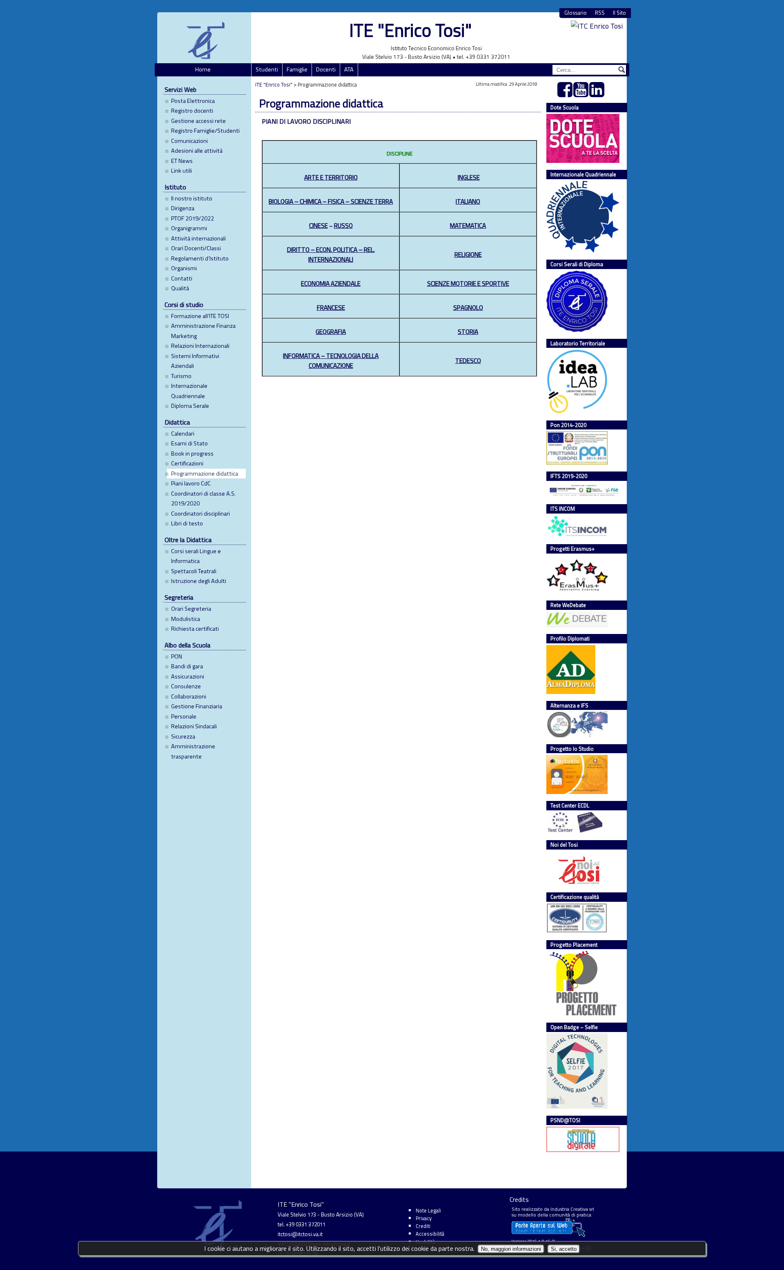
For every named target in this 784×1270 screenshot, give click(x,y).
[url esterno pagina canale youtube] (581, 93)
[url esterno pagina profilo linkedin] (597, 93)
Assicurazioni (187, 676)
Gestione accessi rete (198, 120)
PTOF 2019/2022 (192, 218)
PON (176, 656)
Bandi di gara (187, 666)
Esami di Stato (189, 443)
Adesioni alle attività (197, 150)
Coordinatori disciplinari (200, 513)
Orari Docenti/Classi (196, 248)
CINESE (318, 225)
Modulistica (185, 618)
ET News (182, 160)
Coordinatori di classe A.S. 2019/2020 (203, 498)
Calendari (182, 433)
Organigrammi (189, 228)
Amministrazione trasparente (193, 751)
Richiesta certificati (195, 628)
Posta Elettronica (193, 100)
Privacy (424, 1218)
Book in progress (192, 453)
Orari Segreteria (191, 608)
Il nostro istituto (191, 198)
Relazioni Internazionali (200, 345)
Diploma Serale (190, 405)
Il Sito (619, 13)
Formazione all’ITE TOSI (200, 315)
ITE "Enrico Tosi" (410, 30)
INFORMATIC (331, 360)
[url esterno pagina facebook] (565, 93)
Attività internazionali (198, 238)
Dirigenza (182, 208)
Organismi (184, 268)
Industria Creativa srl (572, 1209)
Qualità (180, 288)
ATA (349, 69)
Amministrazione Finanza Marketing (203, 330)
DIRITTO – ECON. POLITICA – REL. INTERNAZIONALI (331, 254)
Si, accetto (564, 1249)
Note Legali (428, 1210)
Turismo (181, 375)
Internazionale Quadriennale (189, 390)
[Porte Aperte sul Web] (548, 1235)
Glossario (575, 13)
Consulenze (186, 686)
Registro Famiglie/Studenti (205, 130)
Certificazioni (187, 463)
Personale (183, 716)
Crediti (423, 1226)
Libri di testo (187, 523)
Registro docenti (192, 110)
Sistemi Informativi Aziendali (195, 360)
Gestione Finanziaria (196, 706)
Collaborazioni (188, 696)
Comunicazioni (189, 140)
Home (203, 69)
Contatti (181, 278)
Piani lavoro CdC (191, 483)
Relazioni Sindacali (194, 726)
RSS (600, 13)
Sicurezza (183, 736)
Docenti (326, 69)
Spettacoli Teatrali (193, 571)
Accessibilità (430, 1234)
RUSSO (343, 225)
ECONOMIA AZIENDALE (331, 283)
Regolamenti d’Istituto (200, 258)
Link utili (181, 170)
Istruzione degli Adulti (198, 580)
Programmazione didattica (204, 473)
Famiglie (297, 69)
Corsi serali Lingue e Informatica (196, 556)
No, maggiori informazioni (511, 1249)
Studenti (267, 69)
